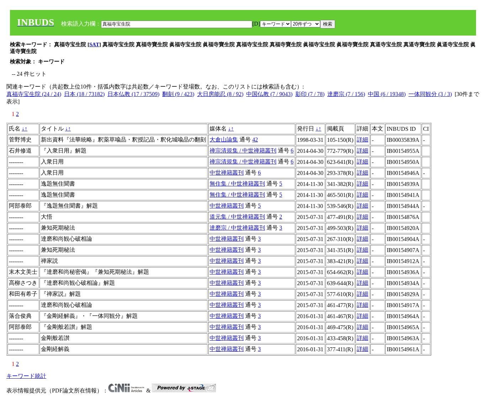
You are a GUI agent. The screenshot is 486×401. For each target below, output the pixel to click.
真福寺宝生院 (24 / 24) (33, 94)
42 (255, 140)
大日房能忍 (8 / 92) (220, 94)
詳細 (362, 140)
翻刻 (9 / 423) (178, 94)
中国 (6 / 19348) (387, 94)
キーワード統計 (26, 376)
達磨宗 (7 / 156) (346, 94)
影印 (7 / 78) (309, 94)
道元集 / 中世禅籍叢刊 (237, 217)
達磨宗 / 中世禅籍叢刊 (237, 228)
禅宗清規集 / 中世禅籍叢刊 (243, 151)
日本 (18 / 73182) (84, 94)
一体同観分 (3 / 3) (430, 94)
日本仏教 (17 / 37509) (133, 94)
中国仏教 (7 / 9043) (269, 94)
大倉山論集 (224, 140)
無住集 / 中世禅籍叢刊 (237, 184)
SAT (94, 44)
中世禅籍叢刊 (227, 173)
